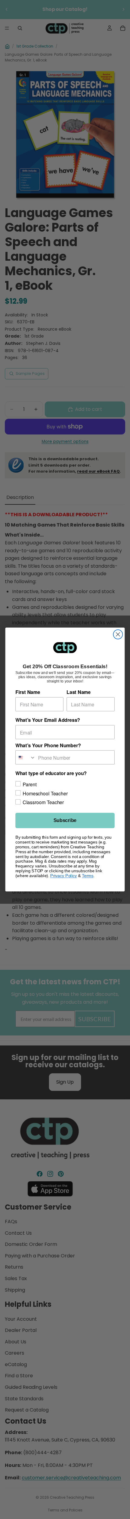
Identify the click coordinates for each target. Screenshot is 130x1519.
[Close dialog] (118, 634)
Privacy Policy (63, 875)
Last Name (79, 692)
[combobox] (26, 757)
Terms (87, 875)
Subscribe (65, 820)
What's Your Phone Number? (48, 745)
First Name (27, 692)
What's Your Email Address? (47, 720)
